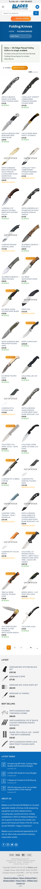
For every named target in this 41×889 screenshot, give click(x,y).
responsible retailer (9, 837)
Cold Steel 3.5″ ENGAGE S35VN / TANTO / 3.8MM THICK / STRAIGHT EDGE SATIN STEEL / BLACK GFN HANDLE (30, 557)
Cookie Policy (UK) (20, 864)
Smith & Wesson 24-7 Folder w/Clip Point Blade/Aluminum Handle (30, 211)
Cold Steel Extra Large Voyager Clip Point (30, 447)
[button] (3, 7)
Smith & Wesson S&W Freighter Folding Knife (10, 344)
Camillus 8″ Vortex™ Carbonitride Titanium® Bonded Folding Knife (30, 100)
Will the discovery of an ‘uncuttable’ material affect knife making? (22, 788)
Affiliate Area (32, 881)
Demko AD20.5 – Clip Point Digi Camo (30, 593)
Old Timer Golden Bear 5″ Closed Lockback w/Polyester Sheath (10, 630)
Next (37, 648)
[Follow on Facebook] (4, 845)
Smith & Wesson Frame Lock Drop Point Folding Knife (10, 99)
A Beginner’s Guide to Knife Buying (21, 780)
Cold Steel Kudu (29, 627)
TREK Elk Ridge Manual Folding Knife (9, 594)
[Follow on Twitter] (12, 845)
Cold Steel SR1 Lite (29, 376)
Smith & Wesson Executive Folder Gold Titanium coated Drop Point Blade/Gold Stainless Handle (10, 173)
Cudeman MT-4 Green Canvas (10, 480)
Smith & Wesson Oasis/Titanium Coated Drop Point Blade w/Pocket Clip (30, 411)
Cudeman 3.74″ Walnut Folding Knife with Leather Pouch (9, 211)
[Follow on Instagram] (8, 845)
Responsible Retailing (20, 859)
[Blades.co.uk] (20, 7)
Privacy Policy (21, 881)
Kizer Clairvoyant (29, 342)
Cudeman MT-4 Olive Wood (10, 553)
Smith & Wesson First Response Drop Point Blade (10, 136)
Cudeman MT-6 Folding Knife (8, 409)
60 (31, 647)
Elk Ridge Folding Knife (9, 377)
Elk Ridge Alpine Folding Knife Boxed (10, 310)
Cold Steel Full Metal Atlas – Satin (10, 446)
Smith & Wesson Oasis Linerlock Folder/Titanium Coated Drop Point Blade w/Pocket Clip (30, 517)
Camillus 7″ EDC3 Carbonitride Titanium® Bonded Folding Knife (29, 171)
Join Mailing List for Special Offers (20, 860)
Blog (19, 862)
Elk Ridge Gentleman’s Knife (29, 278)
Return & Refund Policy (28, 878)
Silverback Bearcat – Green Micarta (10, 278)
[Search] (36, 13)
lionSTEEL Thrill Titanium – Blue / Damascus (8, 515)
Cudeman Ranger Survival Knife (9, 246)
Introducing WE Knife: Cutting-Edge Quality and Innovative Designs (22, 764)
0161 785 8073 (26, 2)
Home (11, 31)
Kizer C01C (26, 309)
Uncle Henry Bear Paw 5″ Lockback (29, 134)
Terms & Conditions (11, 878)
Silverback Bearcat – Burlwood (30, 246)
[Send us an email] (16, 845)
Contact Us (27, 862)
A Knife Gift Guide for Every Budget (22, 773)
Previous (4, 648)
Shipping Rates (8, 881)
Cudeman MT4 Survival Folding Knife (29, 481)
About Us (12, 862)
